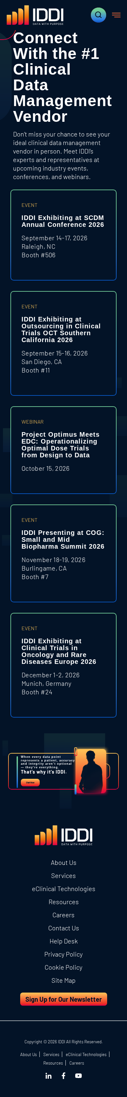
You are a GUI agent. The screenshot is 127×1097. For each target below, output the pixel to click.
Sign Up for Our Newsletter (63, 999)
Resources (64, 901)
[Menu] (116, 15)
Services (63, 875)
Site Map (63, 980)
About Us (64, 862)
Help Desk (63, 941)
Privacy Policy (63, 954)
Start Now (30, 782)
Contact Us (63, 928)
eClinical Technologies (63, 888)
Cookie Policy (63, 967)
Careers (63, 915)
